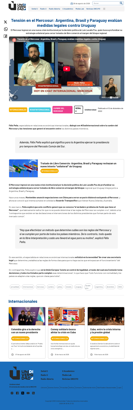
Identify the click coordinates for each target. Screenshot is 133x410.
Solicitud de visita (89, 387)
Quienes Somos (53, 387)
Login (119, 387)
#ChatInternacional (40, 110)
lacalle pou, (87, 287)
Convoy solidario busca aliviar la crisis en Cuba (63, 331)
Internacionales (18, 110)
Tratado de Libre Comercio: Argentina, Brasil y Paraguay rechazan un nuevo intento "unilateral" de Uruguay (78, 165)
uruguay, (78, 287)
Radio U (43, 9)
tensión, (69, 287)
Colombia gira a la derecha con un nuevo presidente (25, 331)
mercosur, (40, 287)
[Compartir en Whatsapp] (6, 29)
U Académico (68, 9)
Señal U (35, 9)
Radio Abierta (54, 9)
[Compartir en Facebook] (6, 36)
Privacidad (64, 387)
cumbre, (51, 287)
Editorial (44, 387)
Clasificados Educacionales (106, 387)
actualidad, (15, 287)
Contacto (78, 387)
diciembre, (111, 287)
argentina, (99, 287)
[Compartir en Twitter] (6, 22)
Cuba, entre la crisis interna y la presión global (105, 331)
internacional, (28, 287)
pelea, (60, 287)
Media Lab (80, 9)
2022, (120, 287)
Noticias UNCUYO (93, 9)
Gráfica (71, 387)
